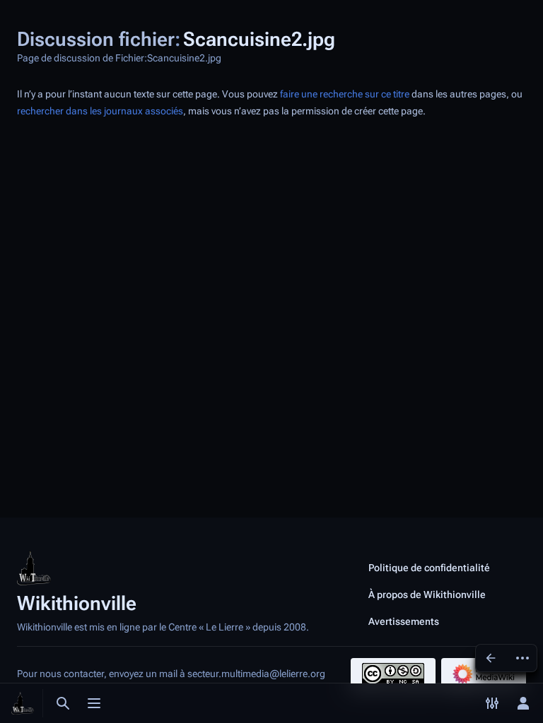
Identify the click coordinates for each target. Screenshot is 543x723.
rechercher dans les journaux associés (100, 111)
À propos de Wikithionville (427, 594)
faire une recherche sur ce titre (344, 94)
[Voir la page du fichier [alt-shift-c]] (491, 658)
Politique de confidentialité (429, 567)
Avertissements (403, 621)
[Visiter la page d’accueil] (22, 703)
